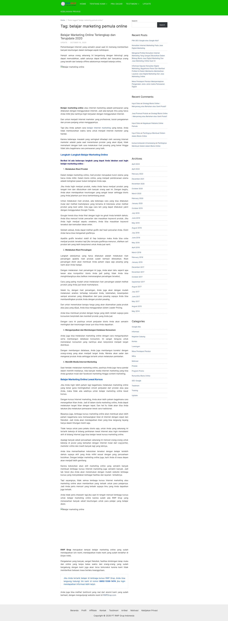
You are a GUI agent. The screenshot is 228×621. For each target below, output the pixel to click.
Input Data (136, 103)
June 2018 (136, 238)
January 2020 (137, 203)
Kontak (103, 610)
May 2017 (135, 301)
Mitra (134, 356)
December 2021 (138, 179)
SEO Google (136, 381)
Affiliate (93, 610)
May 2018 (136, 243)
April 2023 (136, 164)
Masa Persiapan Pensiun (141, 351)
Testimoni (131, 4)
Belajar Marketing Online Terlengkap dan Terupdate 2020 (88, 36)
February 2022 (137, 174)
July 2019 (135, 213)
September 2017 (138, 282)
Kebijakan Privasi (71, 11)
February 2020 (137, 198)
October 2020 (137, 188)
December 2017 (138, 267)
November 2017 (138, 272)
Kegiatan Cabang (138, 337)
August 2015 (137, 306)
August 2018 (137, 228)
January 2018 (137, 262)
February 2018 (137, 257)
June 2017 (136, 296)
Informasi (135, 332)
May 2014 (136, 311)
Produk (134, 366)
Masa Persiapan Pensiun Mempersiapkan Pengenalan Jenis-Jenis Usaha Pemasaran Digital (148, 84)
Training (135, 390)
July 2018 (135, 233)
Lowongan (136, 346)
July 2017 (135, 292)
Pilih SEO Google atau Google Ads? (145, 40)
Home (83, 4)
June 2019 (136, 218)
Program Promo (138, 371)
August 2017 (137, 287)
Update (147, 4)
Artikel (124, 610)
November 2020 (138, 184)
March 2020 (136, 193)
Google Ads (136, 327)
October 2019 (137, 208)
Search (134, 21)
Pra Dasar (116, 4)
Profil (83, 610)
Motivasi (135, 361)
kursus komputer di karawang (143, 143)
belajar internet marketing (99, 128)
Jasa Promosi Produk (140, 113)
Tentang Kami (97, 4)
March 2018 (136, 252)
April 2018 (136, 247)
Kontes (134, 341)
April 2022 (136, 169)
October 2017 (137, 277)
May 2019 (136, 223)
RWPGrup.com (109, 595)
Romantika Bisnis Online (141, 376)
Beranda (74, 610)
